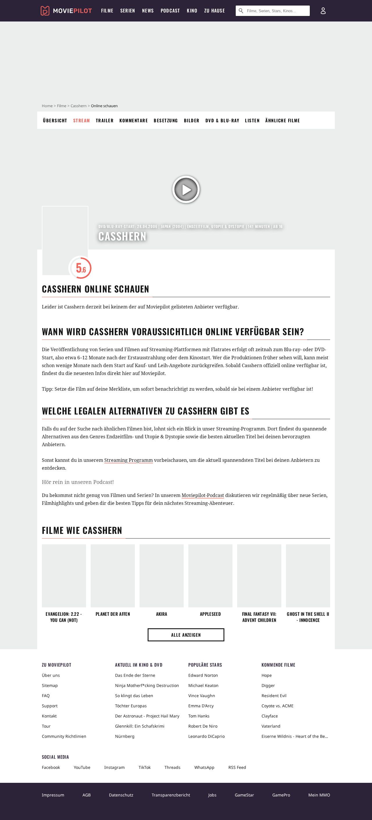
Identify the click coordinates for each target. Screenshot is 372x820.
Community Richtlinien (64, 736)
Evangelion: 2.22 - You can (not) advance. (64, 617)
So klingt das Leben (134, 695)
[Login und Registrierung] (323, 10)
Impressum (53, 795)
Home (47, 105)
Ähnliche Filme (282, 120)
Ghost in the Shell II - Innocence (308, 617)
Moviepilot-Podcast (203, 495)
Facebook (51, 767)
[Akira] (162, 576)
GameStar (244, 795)
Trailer (105, 120)
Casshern (79, 105)
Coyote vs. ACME (278, 705)
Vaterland (271, 726)
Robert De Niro (202, 726)
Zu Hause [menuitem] (214, 10)
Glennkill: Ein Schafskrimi (139, 726)
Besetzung (166, 120)
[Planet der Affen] (113, 576)
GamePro (281, 795)
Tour (46, 726)
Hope (267, 675)
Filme (61, 105)
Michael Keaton (203, 685)
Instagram (114, 767)
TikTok (145, 767)
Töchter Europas (131, 705)
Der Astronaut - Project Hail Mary (147, 716)
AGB (87, 795)
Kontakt (49, 716)
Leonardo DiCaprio (206, 736)
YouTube (82, 767)
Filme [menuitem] (107, 10)
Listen (252, 120)
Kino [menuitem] (192, 10)
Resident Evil (274, 695)
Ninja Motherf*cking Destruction (147, 685)
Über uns (51, 675)
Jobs (212, 795)
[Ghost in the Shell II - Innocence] (308, 576)
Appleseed (210, 614)
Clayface (270, 716)
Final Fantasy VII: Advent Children (259, 617)
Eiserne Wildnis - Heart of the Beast (296, 736)
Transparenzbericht (171, 795)
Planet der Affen (113, 614)
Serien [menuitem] (127, 10)
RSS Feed (237, 767)
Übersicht (55, 120)
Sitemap (50, 685)
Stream (81, 120)
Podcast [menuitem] (170, 10)
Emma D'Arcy (201, 705)
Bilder (192, 120)
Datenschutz (121, 795)
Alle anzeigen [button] (186, 634)
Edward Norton (203, 675)
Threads (172, 767)
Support (50, 705)
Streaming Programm (128, 460)
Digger (268, 685)
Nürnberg (125, 736)
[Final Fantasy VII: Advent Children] (259, 576)
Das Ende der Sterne (135, 675)
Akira (161, 614)
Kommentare (133, 120)
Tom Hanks (199, 716)
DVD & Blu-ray (222, 120)
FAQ (46, 695)
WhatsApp (204, 767)
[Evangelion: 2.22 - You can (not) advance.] (64, 576)
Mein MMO (319, 795)
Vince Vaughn (201, 695)
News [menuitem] (148, 10)
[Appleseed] (210, 576)
